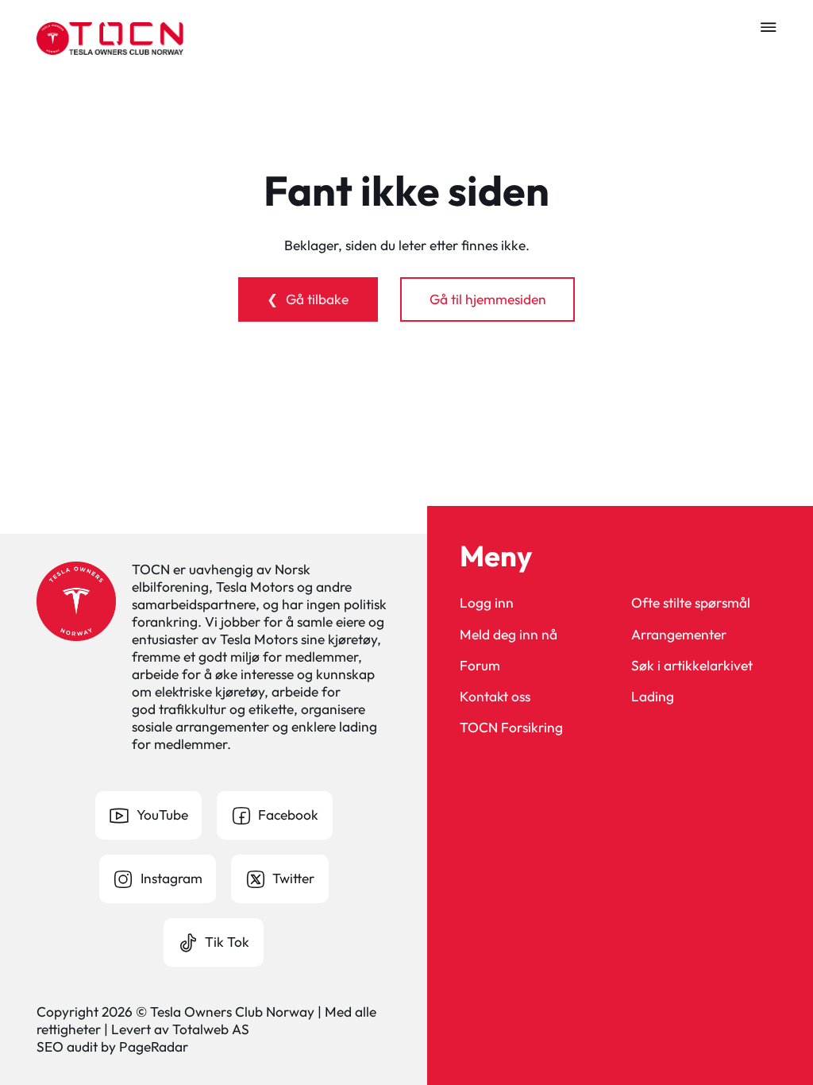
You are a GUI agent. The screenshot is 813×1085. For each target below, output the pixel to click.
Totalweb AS (210, 1029)
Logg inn (487, 603)
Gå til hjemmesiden (488, 299)
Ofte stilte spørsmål (690, 603)
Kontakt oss (495, 697)
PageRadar (153, 1047)
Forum (480, 666)
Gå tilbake (317, 299)
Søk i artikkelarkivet (692, 666)
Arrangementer (678, 635)
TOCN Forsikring (511, 728)
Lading (652, 697)
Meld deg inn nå (508, 635)
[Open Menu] (768, 27)
